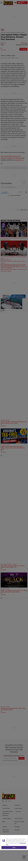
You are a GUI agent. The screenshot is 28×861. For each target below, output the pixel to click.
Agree (14, 847)
